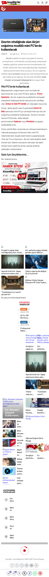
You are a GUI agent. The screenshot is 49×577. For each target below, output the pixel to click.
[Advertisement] (24, 218)
